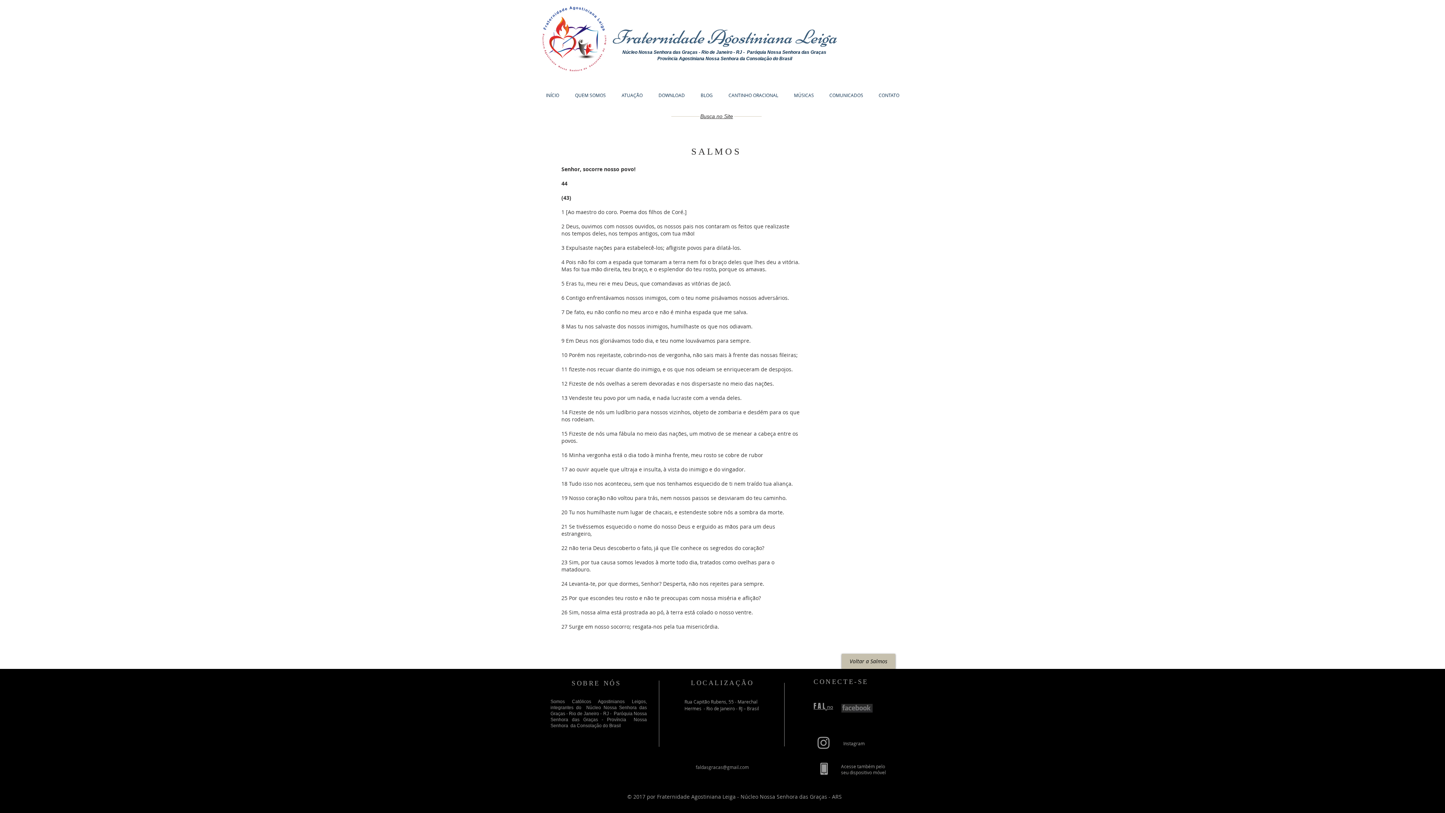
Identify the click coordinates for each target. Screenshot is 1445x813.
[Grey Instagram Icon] (823, 743)
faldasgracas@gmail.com (722, 767)
